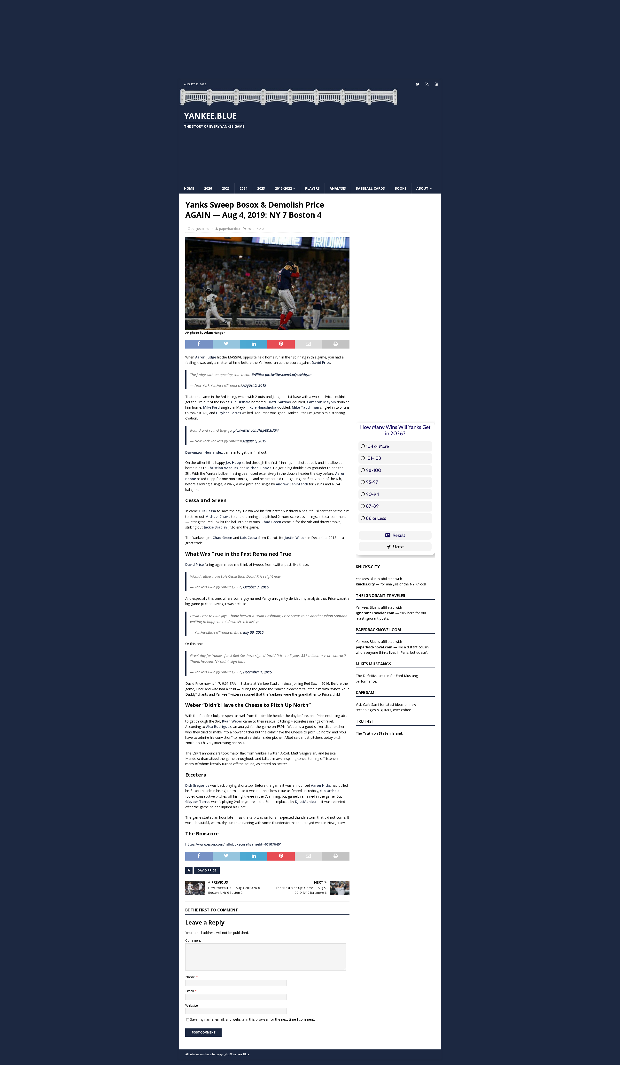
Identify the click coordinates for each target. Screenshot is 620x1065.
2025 (226, 188)
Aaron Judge (205, 357)
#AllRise (257, 374)
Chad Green (271, 522)
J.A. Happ (233, 462)
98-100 (373, 470)
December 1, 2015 (257, 671)
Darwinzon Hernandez (204, 452)
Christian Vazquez (223, 468)
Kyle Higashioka (262, 407)
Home (189, 188)
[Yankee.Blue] (288, 103)
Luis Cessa (207, 511)
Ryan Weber (232, 721)
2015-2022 (283, 188)
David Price (321, 362)
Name (190, 977)
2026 (208, 188)
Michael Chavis (258, 468)
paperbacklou (229, 228)
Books (400, 188)
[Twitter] (417, 84)
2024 (243, 188)
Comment (193, 940)
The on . (379, 733)
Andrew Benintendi (292, 484)
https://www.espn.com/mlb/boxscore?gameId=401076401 (233, 844)
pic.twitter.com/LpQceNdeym (288, 374)
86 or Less (376, 518)
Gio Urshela (240, 402)
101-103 (373, 458)
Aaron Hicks (321, 785)
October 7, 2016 (256, 586)
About (422, 188)
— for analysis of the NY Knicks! (391, 584)
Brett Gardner (279, 402)
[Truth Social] (427, 84)
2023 (261, 188)
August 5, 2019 (202, 228)
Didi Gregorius (197, 785)
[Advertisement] (310, 40)
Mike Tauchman (305, 407)
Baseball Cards (370, 188)
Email (190, 991)
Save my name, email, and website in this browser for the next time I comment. (252, 1019)
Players (312, 188)
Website (191, 1005)
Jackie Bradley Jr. (218, 527)
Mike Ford (211, 407)
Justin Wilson (296, 537)
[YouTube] (436, 84)
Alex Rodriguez (218, 726)
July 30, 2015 (253, 632)
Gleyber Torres (228, 413)
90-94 (372, 494)
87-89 (372, 506)
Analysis (338, 188)
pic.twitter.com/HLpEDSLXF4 (256, 430)
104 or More (377, 446)
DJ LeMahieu (305, 801)
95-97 (372, 482)
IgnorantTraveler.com (375, 613)
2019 (251, 228)
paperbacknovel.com (374, 647)
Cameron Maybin (321, 402)
